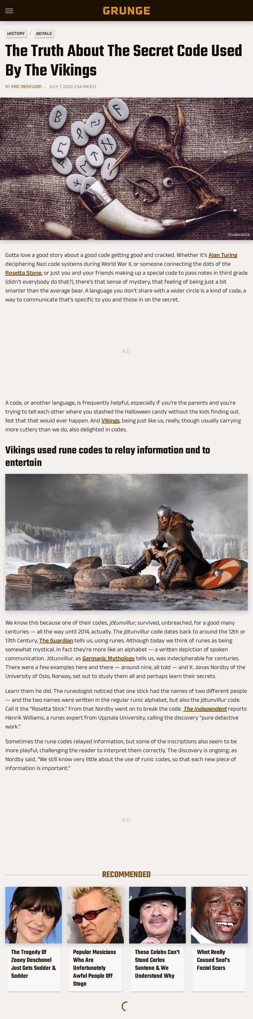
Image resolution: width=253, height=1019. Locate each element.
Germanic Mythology (108, 658)
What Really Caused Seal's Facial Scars (213, 960)
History (16, 33)
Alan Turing (223, 255)
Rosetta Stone (23, 272)
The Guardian (56, 640)
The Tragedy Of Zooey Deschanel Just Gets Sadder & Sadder (33, 964)
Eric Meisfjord (27, 86)
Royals (44, 33)
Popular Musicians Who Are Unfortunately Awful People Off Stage (94, 968)
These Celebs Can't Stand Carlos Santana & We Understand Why (157, 964)
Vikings (110, 420)
